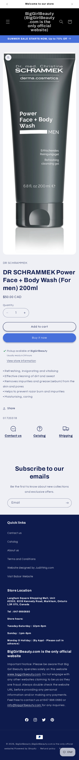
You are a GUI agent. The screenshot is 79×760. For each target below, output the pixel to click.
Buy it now (39, 337)
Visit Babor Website (20, 576)
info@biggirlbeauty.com (24, 705)
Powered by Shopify (25, 749)
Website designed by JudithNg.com (30, 567)
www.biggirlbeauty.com (24, 674)
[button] (7, 22)
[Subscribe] (67, 502)
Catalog (39, 435)
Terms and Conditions (21, 559)
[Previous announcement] (7, 4)
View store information (21, 360)
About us (13, 550)
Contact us (13, 435)
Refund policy (48, 749)
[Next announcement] (72, 4)
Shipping (66, 435)
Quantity (8, 305)
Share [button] (11, 408)
